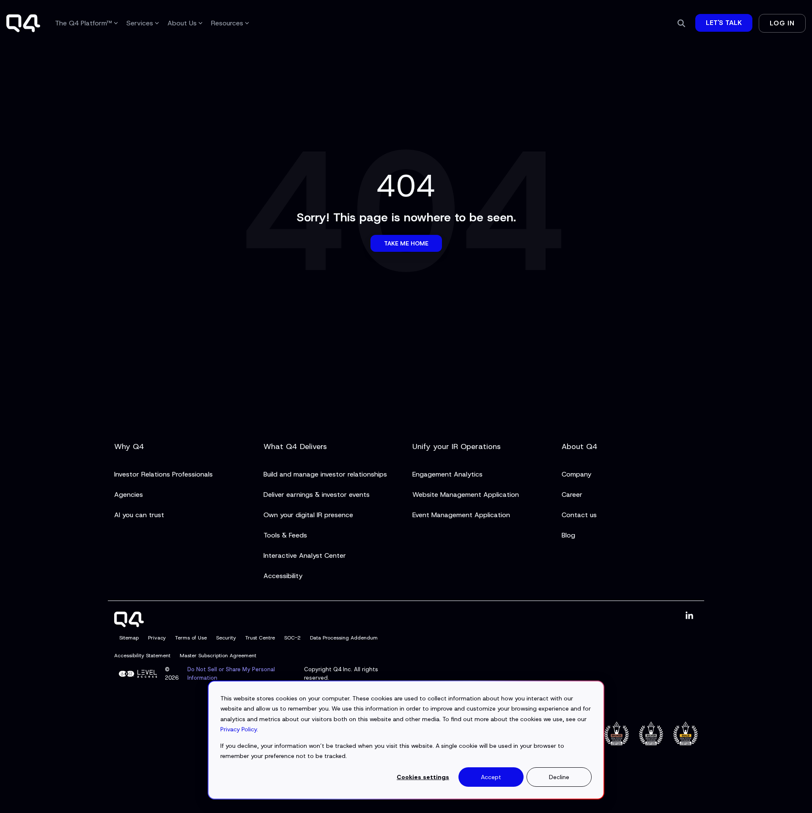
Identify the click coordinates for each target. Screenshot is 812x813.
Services (139, 23)
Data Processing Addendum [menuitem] (344, 637)
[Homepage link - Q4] (129, 622)
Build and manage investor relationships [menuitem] (325, 474)
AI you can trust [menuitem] (139, 514)
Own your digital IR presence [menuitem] (308, 514)
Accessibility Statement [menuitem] (142, 655)
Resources (227, 23)
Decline (559, 777)
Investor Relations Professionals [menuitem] (163, 474)
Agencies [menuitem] (128, 494)
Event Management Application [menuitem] (461, 514)
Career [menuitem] (572, 494)
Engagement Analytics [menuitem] (447, 474)
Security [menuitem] (226, 637)
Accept (491, 777)
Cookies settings (423, 777)
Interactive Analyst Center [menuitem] (304, 555)
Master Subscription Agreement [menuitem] (218, 655)
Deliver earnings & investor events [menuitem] (316, 494)
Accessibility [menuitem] (282, 575)
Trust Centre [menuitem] (260, 637)
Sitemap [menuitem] (129, 637)
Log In (782, 23)
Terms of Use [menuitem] (191, 637)
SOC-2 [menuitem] (292, 637)
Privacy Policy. (239, 729)
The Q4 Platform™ (83, 23)
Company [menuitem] (576, 474)
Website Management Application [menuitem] (465, 494)
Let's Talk (724, 22)
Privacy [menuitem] (157, 637)
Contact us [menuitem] (579, 514)
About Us (182, 23)
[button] (689, 616)
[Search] (681, 23)
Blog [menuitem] (568, 535)
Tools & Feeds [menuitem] (285, 535)
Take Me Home (406, 243)
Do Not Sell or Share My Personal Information (231, 673)
